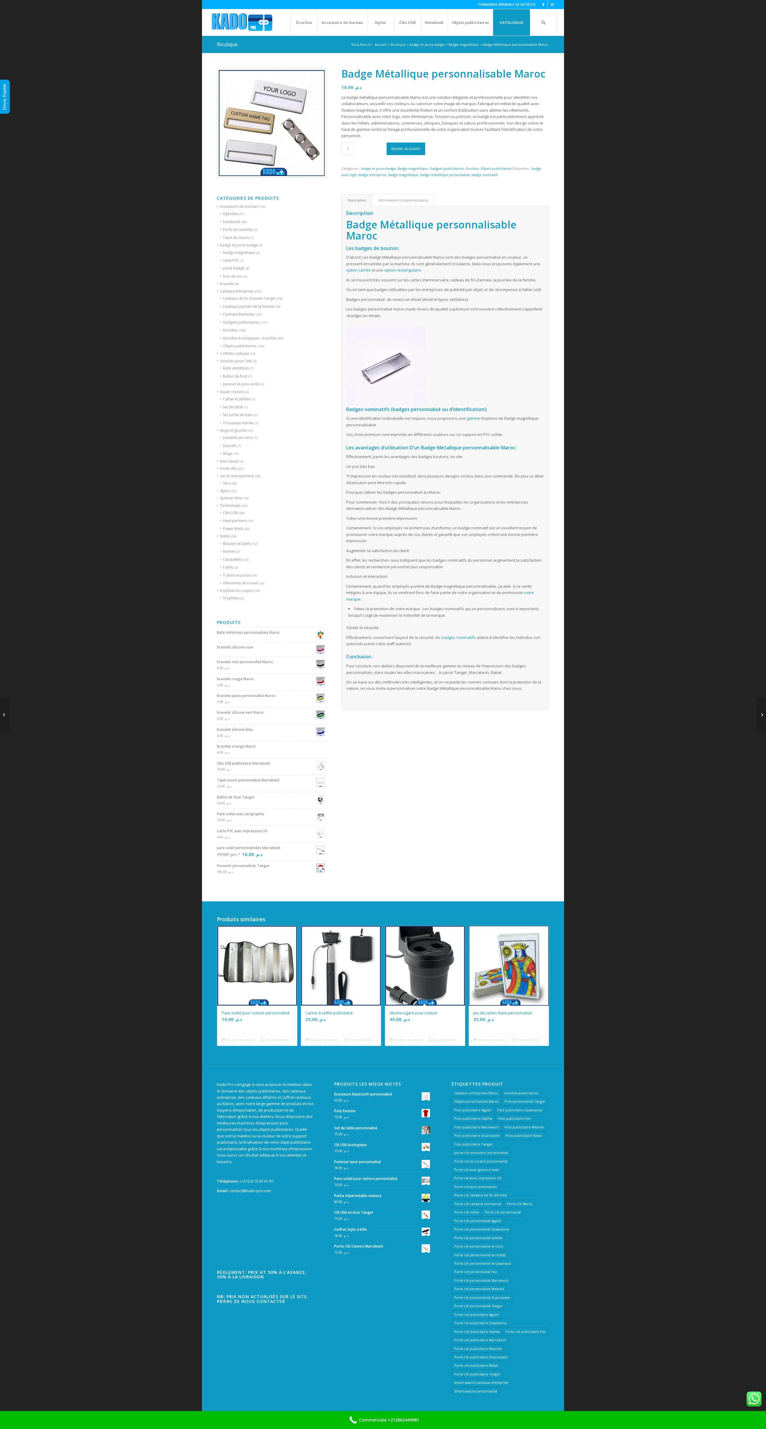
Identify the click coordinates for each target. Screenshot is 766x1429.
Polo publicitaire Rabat (524, 1135)
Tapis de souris (236, 237)
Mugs (227, 453)
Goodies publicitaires (521, 1093)
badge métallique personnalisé (445, 174)
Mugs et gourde (233, 430)
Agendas (230, 213)
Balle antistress (236, 368)
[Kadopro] (242, 22)
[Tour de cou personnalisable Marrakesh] (761, 714)
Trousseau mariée (238, 422)
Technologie (230, 505)
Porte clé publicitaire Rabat (476, 1365)
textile (225, 536)
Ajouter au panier (406, 148)
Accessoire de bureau (238, 206)
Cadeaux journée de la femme (248, 306)
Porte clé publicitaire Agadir (476, 1314)
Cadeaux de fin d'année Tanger (249, 298)
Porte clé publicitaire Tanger (477, 1374)
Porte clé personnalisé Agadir (477, 1221)
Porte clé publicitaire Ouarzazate (480, 1357)
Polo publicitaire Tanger (473, 1144)
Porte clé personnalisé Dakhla (478, 1238)
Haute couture (232, 391)
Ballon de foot (235, 376)
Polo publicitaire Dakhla (473, 1118)
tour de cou (233, 276)
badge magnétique (403, 174)
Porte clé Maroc (520, 1203)
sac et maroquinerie (237, 475)
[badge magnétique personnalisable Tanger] (4, 714)
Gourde (229, 445)
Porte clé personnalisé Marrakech (481, 1280)
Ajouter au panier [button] (240, 1039)
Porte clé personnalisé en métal (480, 1255)
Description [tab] (357, 200)
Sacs (226, 483)
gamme (473, 418)
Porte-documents (238, 229)
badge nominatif (485, 174)
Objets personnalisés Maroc (476, 1101)
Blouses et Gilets (237, 543)
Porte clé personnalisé (503, 1212)
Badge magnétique (239, 252)
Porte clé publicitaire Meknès (477, 1348)
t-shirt (228, 567)
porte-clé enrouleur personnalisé (481, 1152)
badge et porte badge (239, 245)
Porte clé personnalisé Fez (475, 1271)
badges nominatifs (459, 637)
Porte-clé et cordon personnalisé (480, 1161)
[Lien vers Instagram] (552, 4)
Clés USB (230, 512)
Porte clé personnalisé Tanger (478, 1306)
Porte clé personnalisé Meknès (479, 1288)
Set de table (233, 407)
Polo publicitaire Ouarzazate (477, 1135)
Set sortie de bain (238, 414)
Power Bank (233, 528)
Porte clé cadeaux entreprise (477, 1203)
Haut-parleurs (235, 520)
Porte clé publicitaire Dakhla (477, 1331)
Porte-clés (228, 468)
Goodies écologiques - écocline (249, 338)
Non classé (229, 461)
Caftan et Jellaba (236, 398)
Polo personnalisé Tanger (524, 1101)
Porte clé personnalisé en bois (478, 1246)
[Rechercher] (543, 22)
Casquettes (232, 559)
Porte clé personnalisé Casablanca (481, 1229)
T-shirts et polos (236, 575)
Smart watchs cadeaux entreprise (481, 1382)
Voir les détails (276, 1039)
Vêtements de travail (240, 583)
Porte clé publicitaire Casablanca (480, 1323)
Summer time (231, 498)
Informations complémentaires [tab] (403, 200)
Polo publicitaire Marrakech (476, 1127)
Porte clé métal (466, 1212)
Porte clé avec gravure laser (476, 1169)
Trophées (231, 598)
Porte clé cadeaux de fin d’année (480, 1195)
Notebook (231, 221)
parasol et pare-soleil (241, 384)
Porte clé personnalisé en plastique (482, 1263)
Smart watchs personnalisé (475, 1391)
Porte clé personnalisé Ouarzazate (482, 1297)
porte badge (233, 268)
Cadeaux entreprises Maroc (476, 1093)
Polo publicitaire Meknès (524, 1127)
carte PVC (231, 260)
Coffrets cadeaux (234, 353)
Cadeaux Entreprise (236, 291)
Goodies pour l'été (236, 360)
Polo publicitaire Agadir (473, 1110)
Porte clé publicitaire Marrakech (480, 1340)
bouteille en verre (238, 437)
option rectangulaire (402, 270)
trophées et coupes (236, 590)
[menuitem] (304, 22)
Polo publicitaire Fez (514, 1118)
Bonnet (229, 551)
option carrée (358, 270)
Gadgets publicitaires (241, 322)
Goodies (230, 330)
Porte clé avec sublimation (475, 1186)
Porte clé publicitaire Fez (525, 1331)
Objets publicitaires (239, 345)
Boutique (227, 44)
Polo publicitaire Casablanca (519, 1110)
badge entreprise (372, 174)
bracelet (227, 283)
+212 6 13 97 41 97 (257, 1181)
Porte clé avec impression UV (477, 1178)
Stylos (225, 490)
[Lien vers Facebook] (543, 4)
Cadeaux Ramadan (239, 314)
